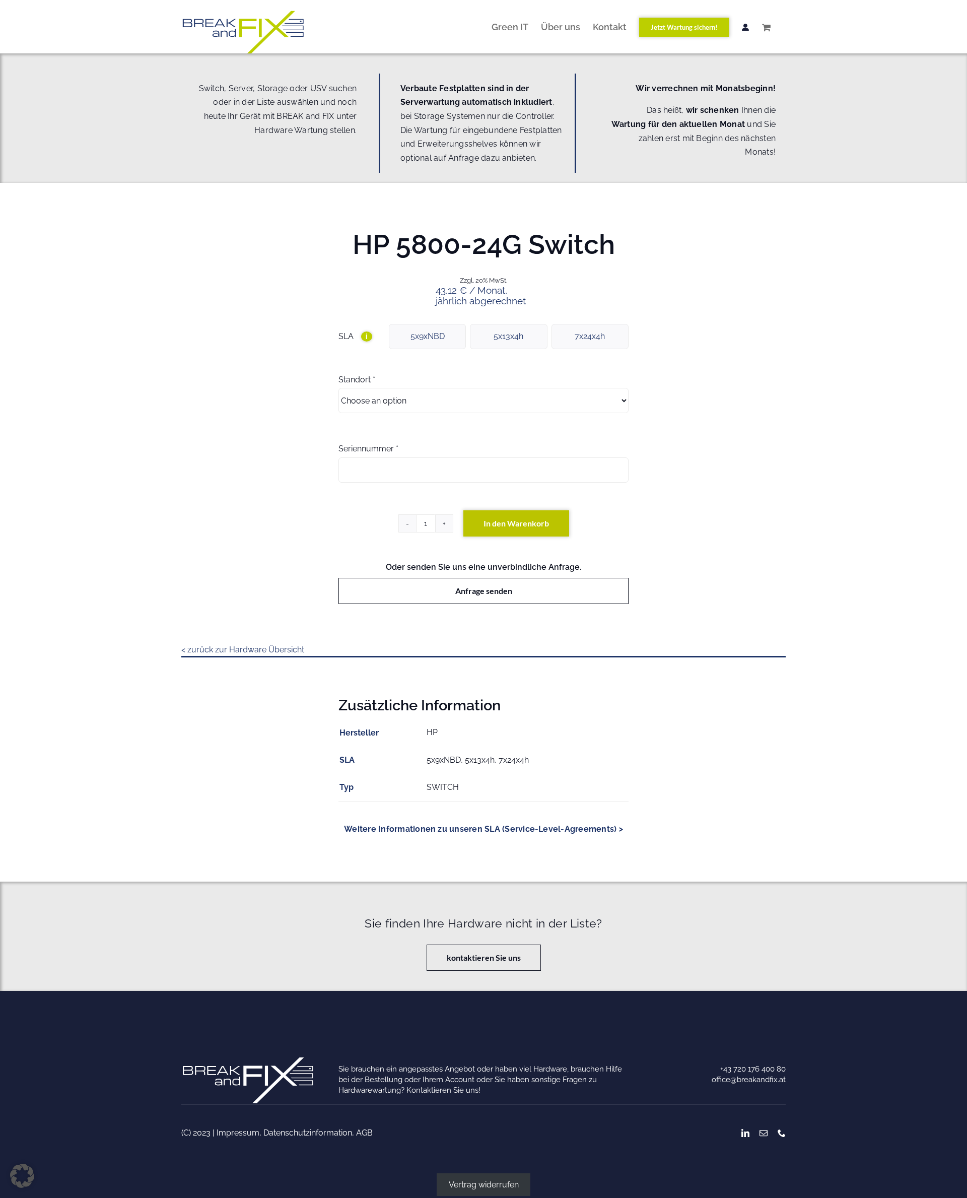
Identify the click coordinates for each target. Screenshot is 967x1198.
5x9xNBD (427, 336)
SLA (353, 336)
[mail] (763, 1133)
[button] (22, 1176)
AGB (364, 1133)
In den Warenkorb (516, 523)
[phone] (782, 1133)
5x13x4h (508, 336)
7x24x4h (590, 336)
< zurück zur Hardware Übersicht (242, 649)
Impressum (238, 1133)
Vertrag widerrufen (484, 1184)
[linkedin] (745, 1133)
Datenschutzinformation (307, 1133)
